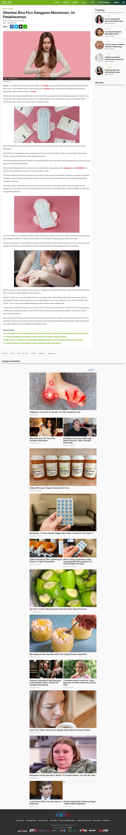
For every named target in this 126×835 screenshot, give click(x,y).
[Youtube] (68, 815)
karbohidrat (79, 168)
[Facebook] (57, 815)
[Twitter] (61, 815)
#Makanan (42, 353)
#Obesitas (5, 353)
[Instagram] (64, 815)
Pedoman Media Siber (67, 820)
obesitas (47, 89)
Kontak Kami (43, 820)
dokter (46, 86)
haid (34, 91)
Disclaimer (97, 820)
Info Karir (106, 820)
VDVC (70, 827)
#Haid (12, 353)
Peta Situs (20, 820)
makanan (67, 168)
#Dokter (34, 353)
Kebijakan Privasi (84, 820)
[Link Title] (7, 2)
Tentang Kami (31, 820)
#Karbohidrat (52, 353)
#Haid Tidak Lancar (23, 353)
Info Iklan (53, 820)
